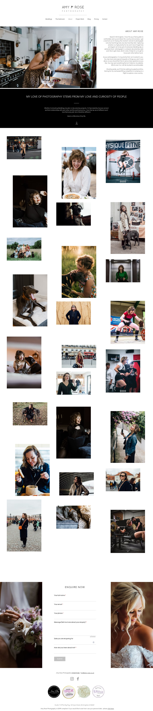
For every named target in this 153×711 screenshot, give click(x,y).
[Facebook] (78, 678)
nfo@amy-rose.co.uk (87, 673)
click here (111, 708)
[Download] (76, 123)
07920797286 (75, 673)
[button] (49, 19)
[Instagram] (72, 678)
